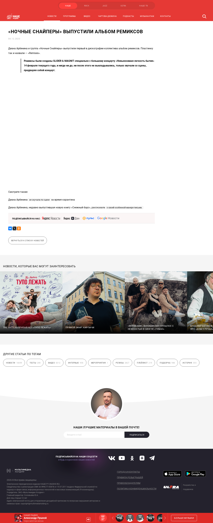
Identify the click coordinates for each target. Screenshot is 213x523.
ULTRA (123, 6)
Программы (69, 16)
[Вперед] (164, 518)
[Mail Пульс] (88, 218)
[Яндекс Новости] (51, 218)
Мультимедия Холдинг (19, 470)
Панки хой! (161, 518)
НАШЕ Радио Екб (140, 518)
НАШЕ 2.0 (119, 518)
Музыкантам (147, 16)
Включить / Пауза (18, 518)
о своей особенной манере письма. (124, 207)
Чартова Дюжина (107, 16)
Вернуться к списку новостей (27, 241)
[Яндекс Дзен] (71, 218)
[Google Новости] (108, 218)
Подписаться (137, 435)
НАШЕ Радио (103, 518)
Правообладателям (128, 483)
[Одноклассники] (19, 228)
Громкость (88, 519)
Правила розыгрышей (130, 477)
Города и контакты (128, 472)
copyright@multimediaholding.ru (34, 504)
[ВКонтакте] (10, 228)
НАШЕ (68, 6)
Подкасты (128, 16)
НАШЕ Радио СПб (130, 518)
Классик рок (150, 518)
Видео (87, 16)
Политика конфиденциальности (136, 488)
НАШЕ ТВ (143, 6)
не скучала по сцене (39, 200)
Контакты (165, 16)
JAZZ (104, 6)
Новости (52, 16)
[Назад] (113, 518)
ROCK (86, 6)
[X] (14, 228)
